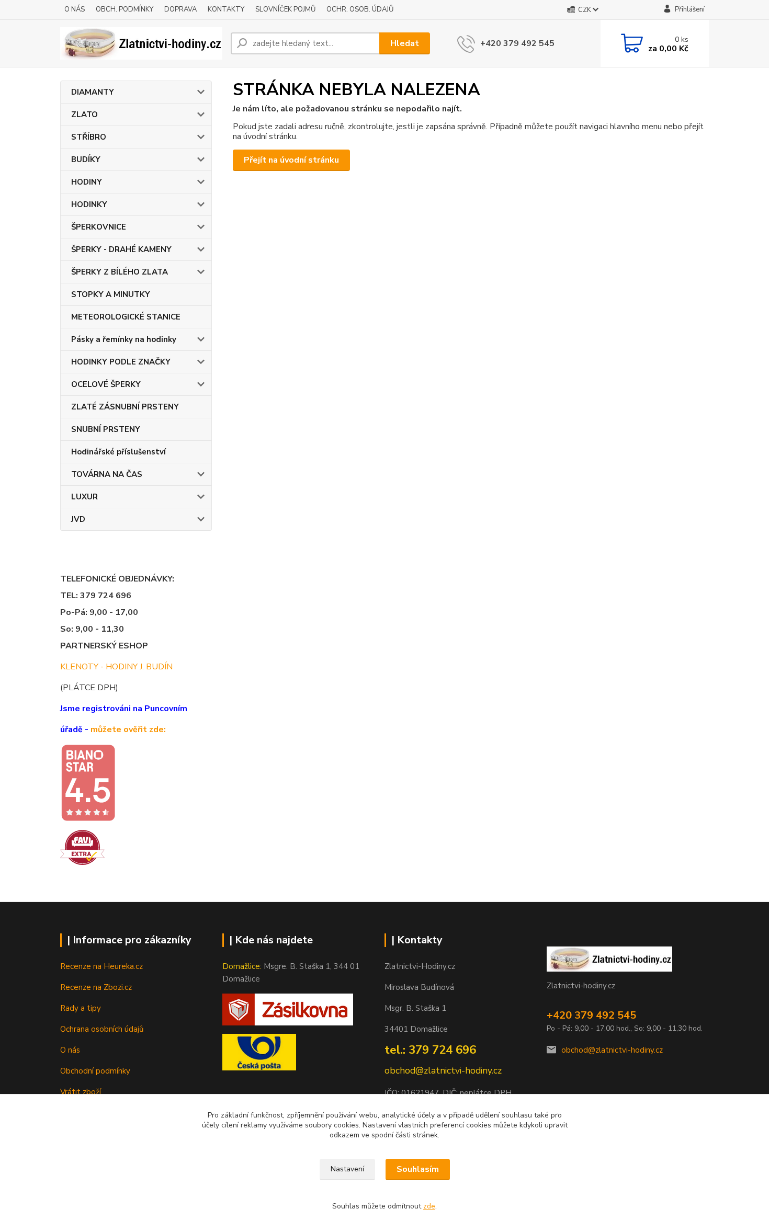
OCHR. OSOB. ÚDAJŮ (359, 9)
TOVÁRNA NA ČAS (106, 474)
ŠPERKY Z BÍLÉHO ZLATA (119, 272)
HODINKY (89, 204)
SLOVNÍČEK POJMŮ (285, 9)
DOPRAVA (180, 9)
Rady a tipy (80, 1008)
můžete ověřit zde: (128, 729)
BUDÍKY (85, 159)
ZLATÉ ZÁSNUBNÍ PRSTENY (125, 407)
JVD (78, 519)
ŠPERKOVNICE (98, 227)
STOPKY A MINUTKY (110, 294)
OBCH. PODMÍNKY (124, 9)
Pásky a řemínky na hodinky (123, 339)
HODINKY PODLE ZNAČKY (121, 362)
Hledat (404, 43)
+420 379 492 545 (517, 43)
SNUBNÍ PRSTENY (105, 429)
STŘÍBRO (88, 137)
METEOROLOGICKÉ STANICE (125, 317)
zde (429, 1206)
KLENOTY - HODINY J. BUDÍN (116, 666)
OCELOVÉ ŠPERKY (106, 384)
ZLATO (84, 114)
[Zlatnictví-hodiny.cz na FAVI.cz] (82, 846)
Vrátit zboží (80, 1092)
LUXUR (84, 497)
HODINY (86, 182)
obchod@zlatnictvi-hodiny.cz (612, 1050)
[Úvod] (141, 43)
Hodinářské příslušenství (118, 452)
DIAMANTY (92, 92)
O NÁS (74, 9)
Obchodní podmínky (95, 1071)
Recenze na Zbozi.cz (96, 987)
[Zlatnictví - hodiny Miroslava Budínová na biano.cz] (88, 782)
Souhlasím (418, 1169)
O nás (70, 1050)
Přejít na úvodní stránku (291, 160)
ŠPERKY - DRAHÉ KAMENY (121, 249)
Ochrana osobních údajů (101, 1029)
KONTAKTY (226, 9)
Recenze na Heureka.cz (101, 966)
